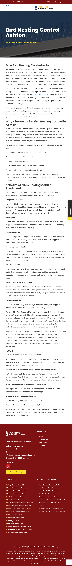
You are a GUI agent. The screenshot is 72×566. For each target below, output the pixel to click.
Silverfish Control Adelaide (17, 533)
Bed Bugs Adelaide (14, 521)
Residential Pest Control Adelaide (19, 530)
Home (41, 437)
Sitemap (42, 446)
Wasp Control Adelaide (16, 485)
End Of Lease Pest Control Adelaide (20, 503)
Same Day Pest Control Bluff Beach (52, 500)
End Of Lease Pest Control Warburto (52, 512)
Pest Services (44, 440)
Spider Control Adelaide (16, 488)
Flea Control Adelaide (15, 500)
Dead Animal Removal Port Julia (51, 509)
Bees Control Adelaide (15, 518)
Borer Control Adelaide (15, 515)
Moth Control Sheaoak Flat (49, 485)
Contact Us (43, 443)
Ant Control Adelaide (15, 524)
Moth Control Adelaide (15, 497)
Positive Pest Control (41, 95)
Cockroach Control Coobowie (50, 497)
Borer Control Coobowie (48, 491)
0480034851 (18, 2)
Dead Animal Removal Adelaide (19, 509)
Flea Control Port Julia (47, 494)
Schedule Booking (55, 2)
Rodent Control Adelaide (16, 491)
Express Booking (16, 472)
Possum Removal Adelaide (17, 494)
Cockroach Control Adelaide (18, 512)
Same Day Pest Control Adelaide (19, 506)
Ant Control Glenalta (46, 488)
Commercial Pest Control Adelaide (20, 527)
